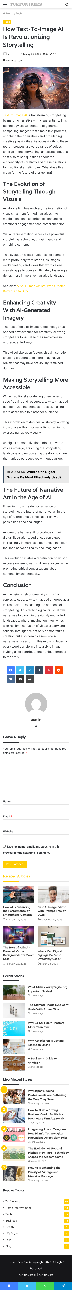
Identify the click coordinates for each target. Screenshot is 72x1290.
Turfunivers (12, 1201)
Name (8, 801)
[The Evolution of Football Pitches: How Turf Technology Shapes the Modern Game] (14, 1153)
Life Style (11, 1233)
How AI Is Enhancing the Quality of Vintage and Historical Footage (44, 1172)
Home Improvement (18, 1207)
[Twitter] (20, 670)
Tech (19, 13)
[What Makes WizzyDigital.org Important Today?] (14, 992)
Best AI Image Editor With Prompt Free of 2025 (52, 910)
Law (8, 1239)
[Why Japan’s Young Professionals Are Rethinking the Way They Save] (14, 1096)
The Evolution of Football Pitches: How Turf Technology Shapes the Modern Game (48, 1153)
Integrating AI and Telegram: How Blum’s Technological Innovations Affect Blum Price (48, 1133)
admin (11, 54)
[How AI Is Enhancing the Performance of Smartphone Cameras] (18, 894)
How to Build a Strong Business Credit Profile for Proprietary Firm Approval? (46, 1114)
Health (9, 1227)
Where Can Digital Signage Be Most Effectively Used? (50, 955)
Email (7, 816)
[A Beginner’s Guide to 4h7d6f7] (14, 1063)
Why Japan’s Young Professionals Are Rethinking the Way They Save (47, 1095)
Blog (8, 1246)
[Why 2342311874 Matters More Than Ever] (14, 1028)
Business (11, 1220)
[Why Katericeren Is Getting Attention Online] (14, 1046)
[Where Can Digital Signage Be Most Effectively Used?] (53, 936)
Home (9, 13)
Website (8, 831)
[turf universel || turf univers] (26, 4)
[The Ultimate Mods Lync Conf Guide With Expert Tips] (14, 1010)
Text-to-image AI (15, 115)
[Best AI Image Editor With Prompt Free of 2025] (53, 894)
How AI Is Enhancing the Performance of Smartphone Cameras (17, 910)
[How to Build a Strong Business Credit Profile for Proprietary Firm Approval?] (14, 1115)
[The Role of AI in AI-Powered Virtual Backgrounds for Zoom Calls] (18, 935)
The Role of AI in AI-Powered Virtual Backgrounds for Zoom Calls (18, 953)
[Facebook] (11, 670)
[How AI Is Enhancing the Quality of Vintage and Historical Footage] (14, 1173)
